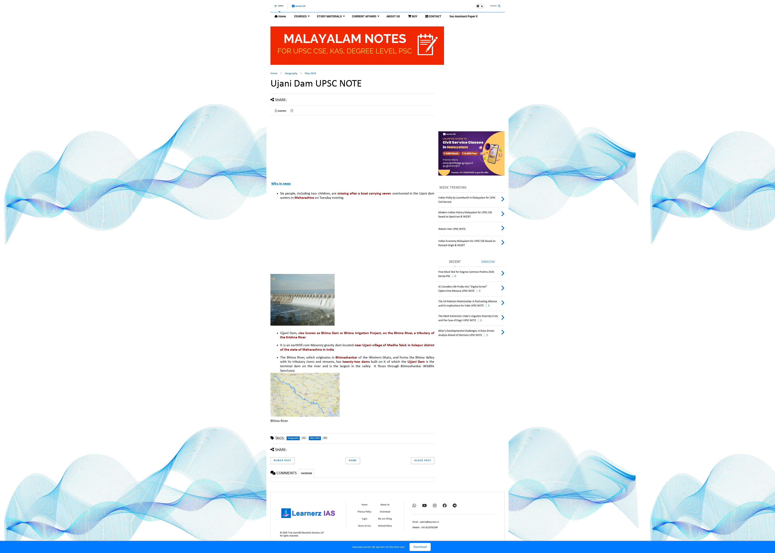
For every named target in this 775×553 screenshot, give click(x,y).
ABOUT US (393, 16)
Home (282, 16)
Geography (291, 73)
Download (420, 547)
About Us (385, 505)
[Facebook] (445, 506)
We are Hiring (385, 519)
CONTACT (434, 16)
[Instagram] (435, 506)
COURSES (300, 16)
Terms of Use (364, 526)
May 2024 (310, 73)
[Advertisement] (357, 238)
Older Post (422, 460)
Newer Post (282, 460)
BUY (414, 16)
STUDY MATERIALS (329, 16)
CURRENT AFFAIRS (364, 16)
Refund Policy (385, 526)
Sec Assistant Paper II (463, 16)
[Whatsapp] (414, 506)
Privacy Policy (364, 512)
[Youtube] (424, 506)
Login (364, 519)
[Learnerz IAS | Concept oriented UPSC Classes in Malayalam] (299, 7)
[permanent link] (291, 111)
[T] (455, 506)
